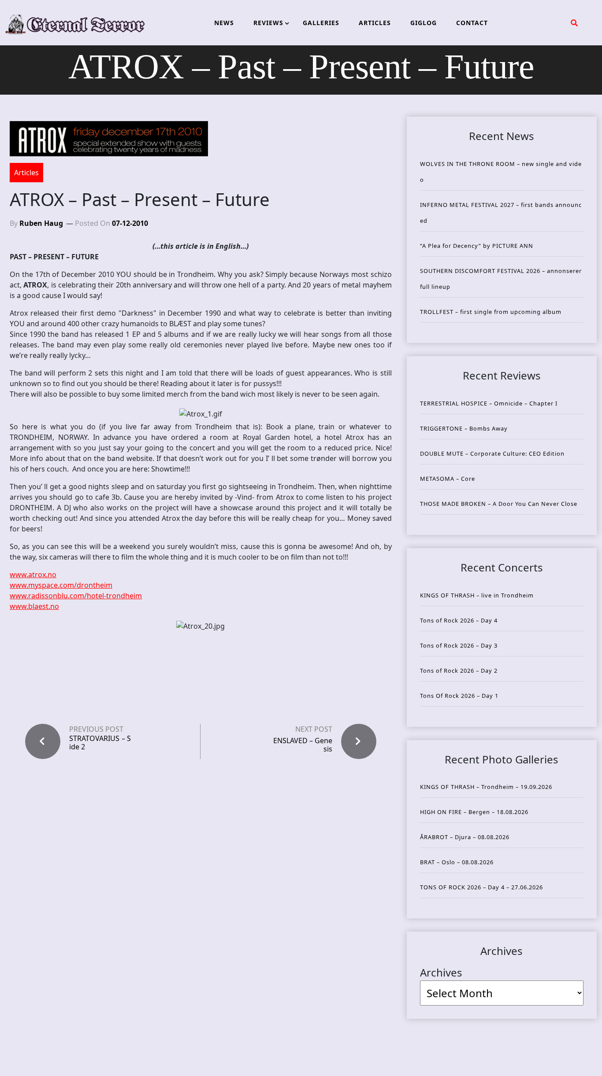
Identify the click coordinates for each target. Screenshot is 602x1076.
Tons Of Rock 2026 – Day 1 (459, 696)
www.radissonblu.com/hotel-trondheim (76, 596)
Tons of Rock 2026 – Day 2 (459, 670)
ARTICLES (375, 22)
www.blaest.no (34, 606)
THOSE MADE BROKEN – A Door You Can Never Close (498, 504)
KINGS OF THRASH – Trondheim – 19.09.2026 (486, 787)
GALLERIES (321, 22)
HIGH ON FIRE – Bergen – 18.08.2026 (474, 812)
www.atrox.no (33, 574)
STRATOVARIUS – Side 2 (100, 742)
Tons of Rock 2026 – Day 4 (459, 620)
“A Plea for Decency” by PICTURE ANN (476, 246)
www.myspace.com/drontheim (61, 585)
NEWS (224, 22)
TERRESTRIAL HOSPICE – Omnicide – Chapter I (488, 403)
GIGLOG (423, 22)
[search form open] (574, 23)
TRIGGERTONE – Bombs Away (464, 428)
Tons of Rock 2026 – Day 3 (459, 645)
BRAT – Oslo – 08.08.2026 (457, 862)
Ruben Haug (41, 223)
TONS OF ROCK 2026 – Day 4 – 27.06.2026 (481, 887)
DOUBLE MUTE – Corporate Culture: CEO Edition (492, 453)
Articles (26, 172)
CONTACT (472, 22)
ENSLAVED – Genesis (302, 745)
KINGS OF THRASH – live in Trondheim (477, 595)
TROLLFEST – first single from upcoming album (490, 312)
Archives (441, 972)
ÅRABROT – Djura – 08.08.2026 (464, 837)
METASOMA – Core (447, 479)
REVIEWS (268, 22)
